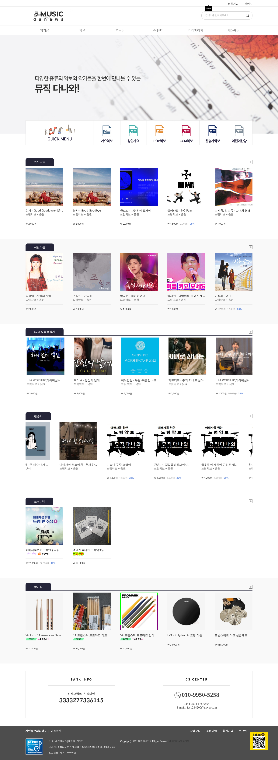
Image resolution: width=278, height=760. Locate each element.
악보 (82, 30)
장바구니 (195, 731)
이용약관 (56, 731)
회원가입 (233, 3)
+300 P (208, 8)
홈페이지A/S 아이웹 (179, 741)
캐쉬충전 (233, 30)
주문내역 (211, 731)
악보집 (120, 30)
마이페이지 (195, 30)
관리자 (248, 3)
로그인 (243, 731)
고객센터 (158, 30)
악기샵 (44, 30)
